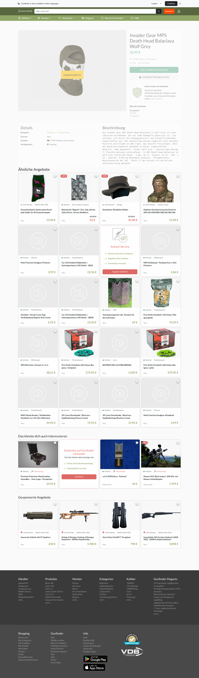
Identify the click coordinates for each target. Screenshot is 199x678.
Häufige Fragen (89, 651)
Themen (21, 651)
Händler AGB (88, 640)
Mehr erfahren (156, 99)
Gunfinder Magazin (59, 651)
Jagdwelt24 (23, 583)
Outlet (21, 654)
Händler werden (57, 640)
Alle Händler (23, 646)
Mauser (75, 583)
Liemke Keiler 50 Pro (54, 591)
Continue (171, 3)
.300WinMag (132, 589)
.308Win (130, 583)
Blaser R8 (49, 583)
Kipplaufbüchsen (106, 586)
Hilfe (136, 18)
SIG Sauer (76, 586)
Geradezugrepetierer (108, 597)
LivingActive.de (24, 589)
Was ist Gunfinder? (114, 18)
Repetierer (104, 583)
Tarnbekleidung (63, 132)
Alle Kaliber (23, 648)
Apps (53, 657)
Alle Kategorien (24, 640)
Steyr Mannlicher (79, 591)
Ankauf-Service (57, 648)
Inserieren (169, 11)
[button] (178, 11)
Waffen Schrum (24, 591)
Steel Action (77, 594)
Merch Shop (56, 662)
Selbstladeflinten (106, 589)
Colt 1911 (49, 594)
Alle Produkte (24, 643)
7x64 (129, 591)
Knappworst (23, 586)
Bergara (75, 597)
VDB (20, 594)
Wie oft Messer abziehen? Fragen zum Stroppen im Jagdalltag (164, 597)
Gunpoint (134, 110)
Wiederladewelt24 (26, 597)
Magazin (89, 18)
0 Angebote (134, 116)
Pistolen (103, 594)
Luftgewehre (105, 591)
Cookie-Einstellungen (92, 646)
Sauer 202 (49, 586)
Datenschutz (88, 643)
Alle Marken (23, 637)
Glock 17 (49, 589)
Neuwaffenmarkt (25, 657)
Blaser (75, 589)
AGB (85, 637)
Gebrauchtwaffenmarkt (28, 660)
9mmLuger (131, 597)
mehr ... (21, 600)
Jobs (52, 654)
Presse (53, 660)
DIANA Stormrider (53, 597)
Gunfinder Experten (59, 646)
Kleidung (50, 132)
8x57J (129, 594)
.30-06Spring (132, 586)
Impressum (88, 648)
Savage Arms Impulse (54, 600)
